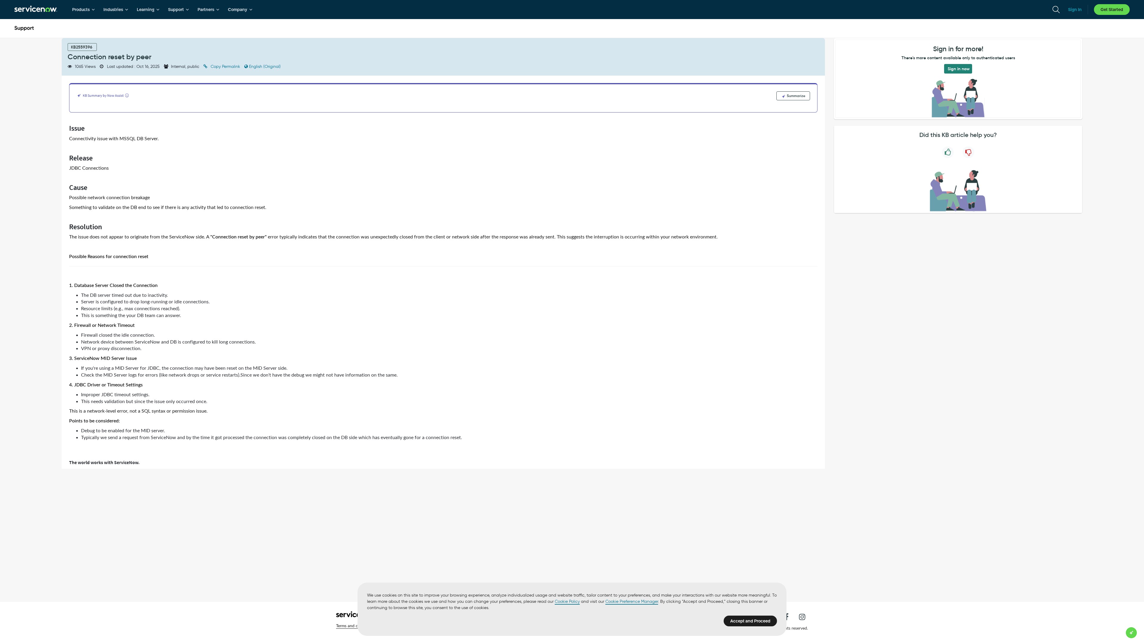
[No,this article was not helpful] (968, 152)
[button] (355, 625)
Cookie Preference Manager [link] (631, 601)
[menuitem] (84, 9)
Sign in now (959, 68)
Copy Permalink (225, 66)
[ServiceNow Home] (35, 9)
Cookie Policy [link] (567, 601)
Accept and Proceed (750, 621)
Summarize (795, 95)
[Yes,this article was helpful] (948, 152)
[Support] (24, 29)
